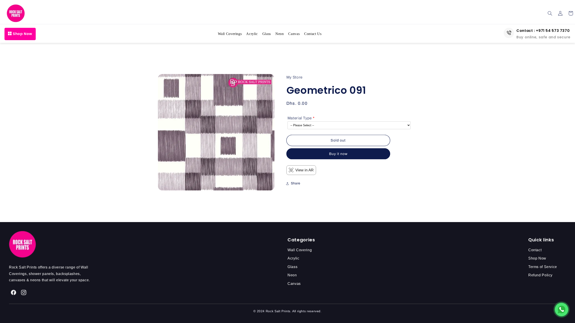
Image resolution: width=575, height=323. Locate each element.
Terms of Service (542, 267)
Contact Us (312, 34)
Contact (535, 250)
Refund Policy (540, 275)
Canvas (294, 34)
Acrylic (252, 34)
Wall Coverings (230, 34)
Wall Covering (300, 250)
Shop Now (22, 33)
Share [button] (295, 183)
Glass (266, 34)
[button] (550, 13)
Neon (279, 34)
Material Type (300, 118)
